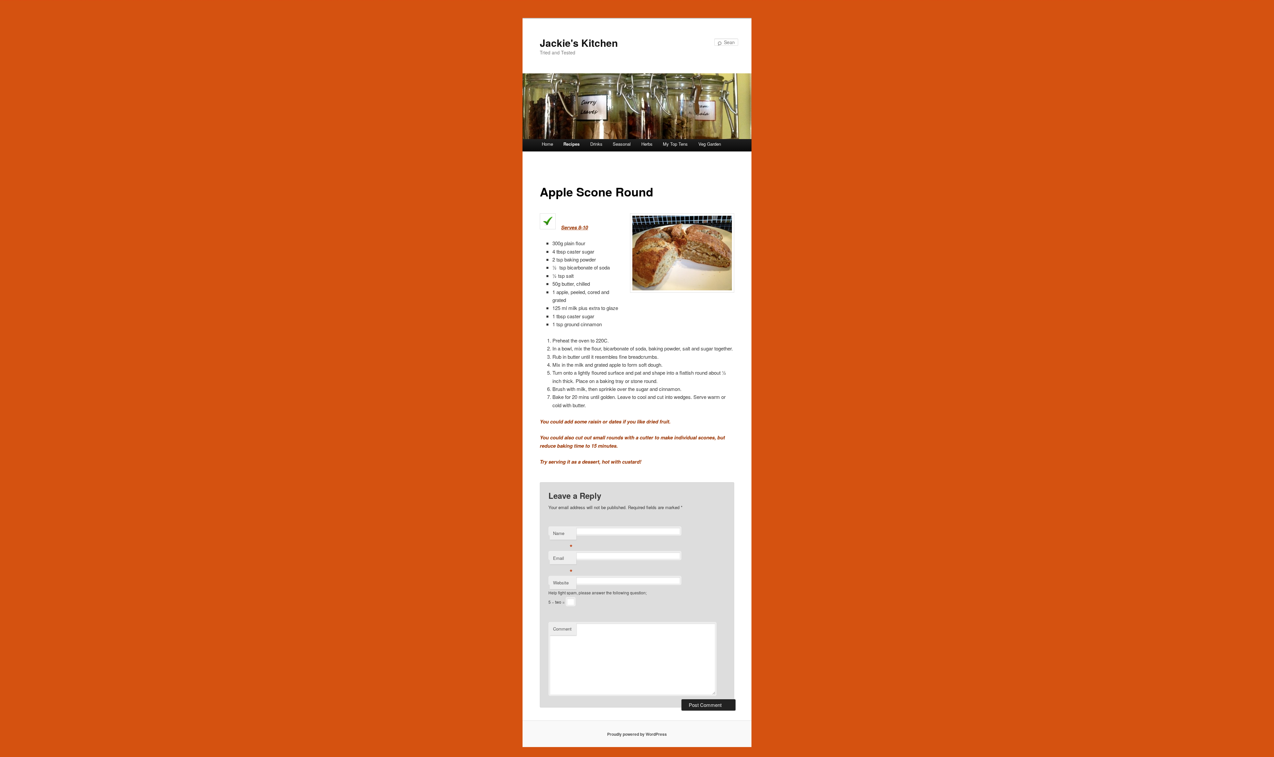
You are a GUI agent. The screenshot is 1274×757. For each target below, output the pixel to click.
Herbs (647, 144)
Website (561, 582)
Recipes (571, 144)
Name (563, 535)
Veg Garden (709, 144)
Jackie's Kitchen (579, 43)
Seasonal (622, 144)
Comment (562, 629)
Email (563, 560)
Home (547, 144)
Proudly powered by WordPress (637, 734)
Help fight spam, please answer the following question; (597, 592)
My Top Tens (675, 144)
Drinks (596, 144)
